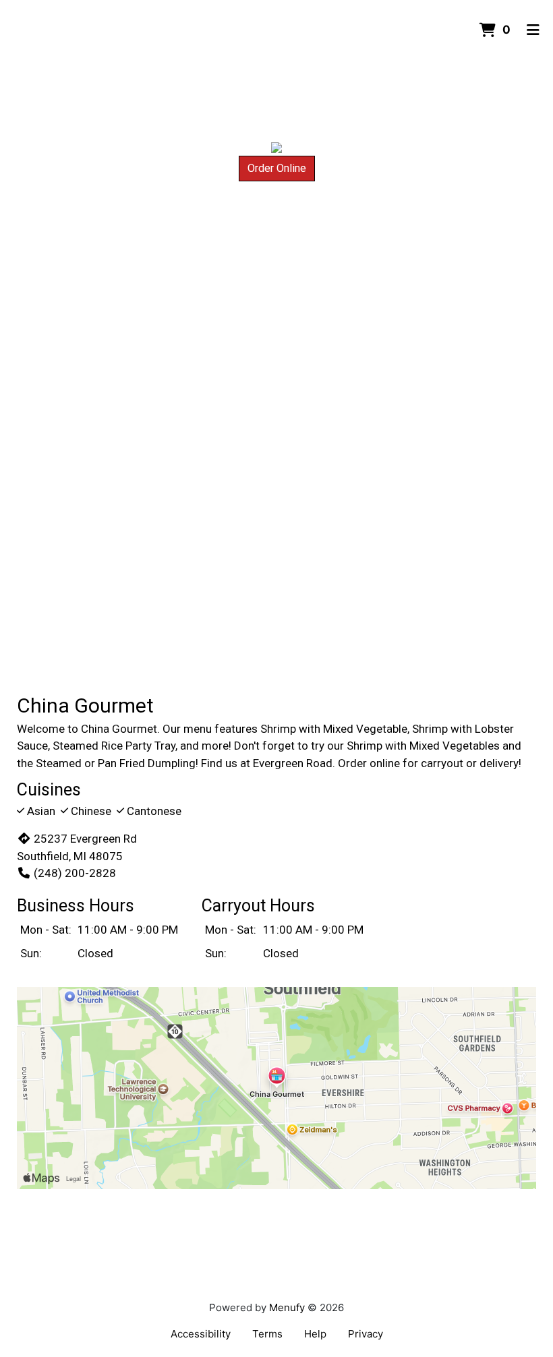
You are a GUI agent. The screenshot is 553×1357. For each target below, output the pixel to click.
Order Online (277, 168)
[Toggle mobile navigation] (533, 30)
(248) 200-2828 (75, 873)
